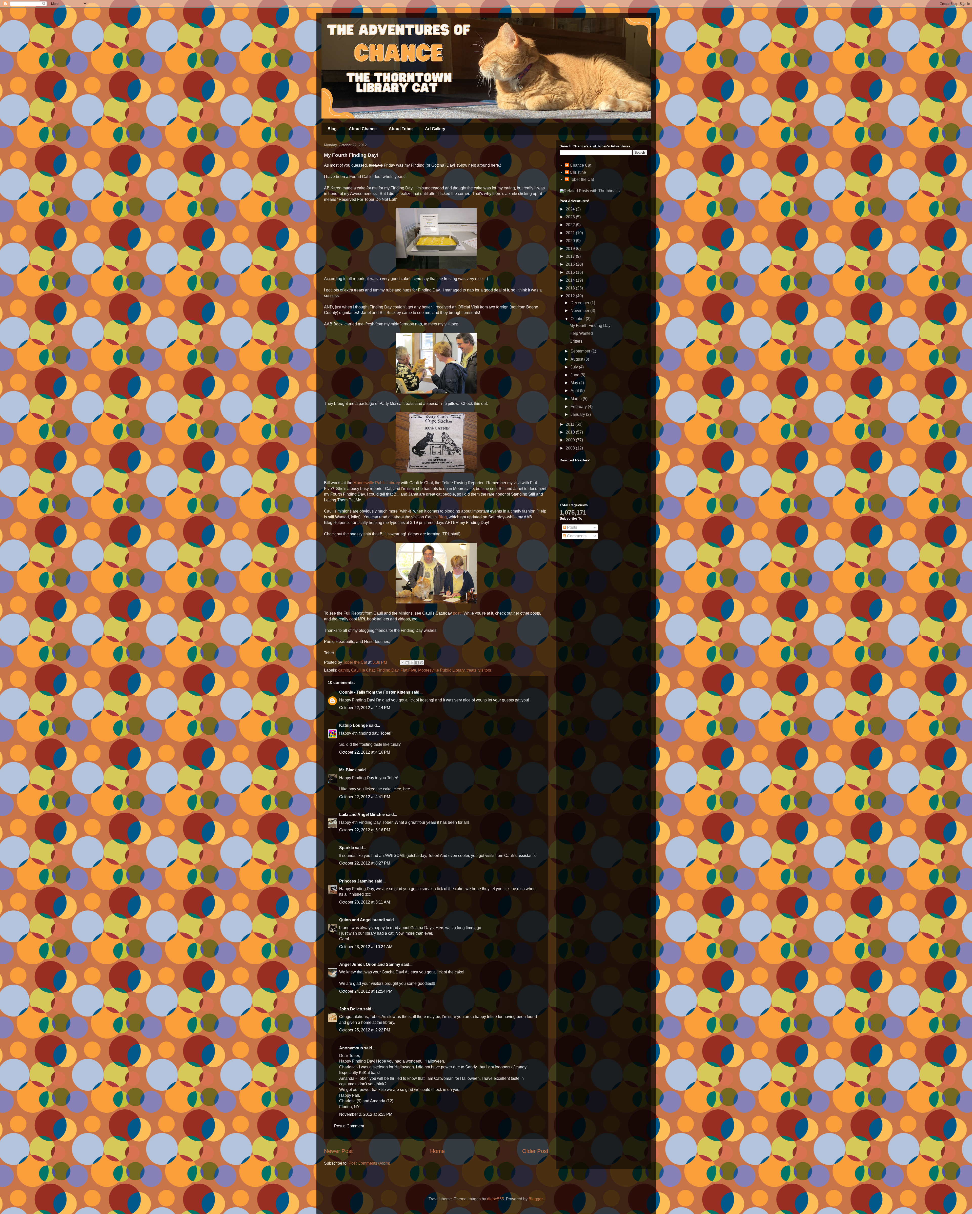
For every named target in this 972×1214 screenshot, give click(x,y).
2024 (571, 209)
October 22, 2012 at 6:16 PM (364, 830)
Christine (578, 172)
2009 (571, 440)
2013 (571, 288)
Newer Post (338, 1151)
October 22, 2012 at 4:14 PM (364, 708)
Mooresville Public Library (376, 483)
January (578, 414)
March (577, 399)
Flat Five (408, 670)
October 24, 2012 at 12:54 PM (365, 991)
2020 (571, 241)
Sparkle (346, 848)
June (575, 375)
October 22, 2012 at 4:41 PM (364, 797)
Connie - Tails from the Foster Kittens (374, 692)
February (579, 406)
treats (471, 670)
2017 (571, 256)
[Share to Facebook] (416, 662)
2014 (571, 280)
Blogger (535, 1199)
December (580, 303)
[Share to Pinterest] (421, 662)
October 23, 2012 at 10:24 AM (365, 947)
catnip (343, 670)
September (581, 351)
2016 (571, 264)
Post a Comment (349, 1126)
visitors (484, 670)
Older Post (535, 1151)
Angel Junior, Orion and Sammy (369, 964)
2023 (571, 217)
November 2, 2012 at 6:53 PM (365, 1114)
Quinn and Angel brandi (362, 920)
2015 (571, 272)
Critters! (576, 341)
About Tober (401, 129)
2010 (571, 432)
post (456, 613)
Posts (571, 527)
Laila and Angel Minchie (362, 814)
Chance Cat (580, 165)
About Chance (363, 129)
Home (437, 1151)
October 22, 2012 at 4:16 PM (364, 752)
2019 (571, 248)
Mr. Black (348, 770)
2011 (570, 424)
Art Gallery (435, 129)
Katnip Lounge (353, 725)
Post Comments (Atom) (369, 1163)
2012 (571, 296)
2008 (571, 448)
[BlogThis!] (407, 662)
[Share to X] (412, 662)
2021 (571, 233)
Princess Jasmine (356, 881)
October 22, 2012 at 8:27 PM (364, 863)
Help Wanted (581, 333)
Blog (332, 129)
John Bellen (350, 1009)
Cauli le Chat (363, 670)
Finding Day (387, 670)
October (578, 319)
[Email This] (402, 662)
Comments (576, 536)
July (575, 367)
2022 (571, 225)
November (580, 310)
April (575, 390)
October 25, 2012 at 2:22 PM (364, 1030)
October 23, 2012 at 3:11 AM (364, 902)
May (575, 383)
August (577, 359)
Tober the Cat (582, 179)
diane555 (495, 1199)
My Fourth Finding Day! (591, 325)
